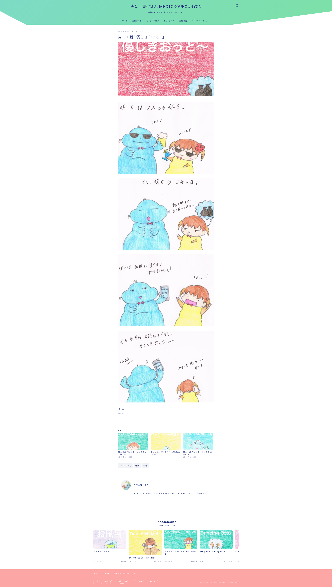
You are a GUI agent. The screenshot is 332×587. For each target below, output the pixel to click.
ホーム (125, 21)
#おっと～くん (125, 466)
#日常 (137, 466)
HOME (96, 573)
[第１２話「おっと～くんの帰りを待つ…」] (133, 441)
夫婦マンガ (107, 581)
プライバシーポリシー (201, 21)
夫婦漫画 (183, 21)
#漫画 (145, 466)
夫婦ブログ (137, 21)
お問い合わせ (123, 583)
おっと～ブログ (152, 21)
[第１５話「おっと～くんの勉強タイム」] (198, 441)
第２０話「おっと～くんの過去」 (166, 451)
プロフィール (153, 581)
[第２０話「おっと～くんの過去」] (166, 441)
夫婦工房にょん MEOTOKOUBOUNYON (166, 6)
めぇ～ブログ (169, 21)
